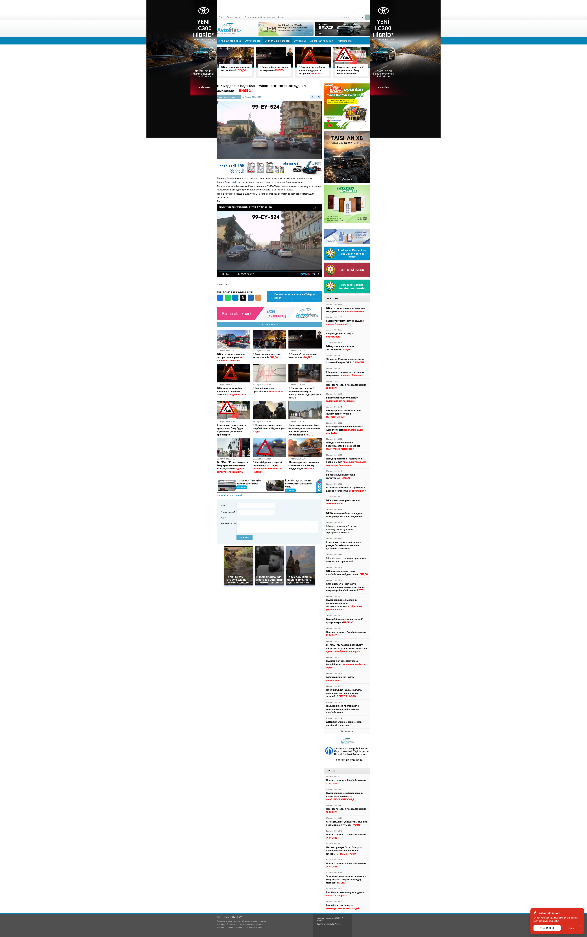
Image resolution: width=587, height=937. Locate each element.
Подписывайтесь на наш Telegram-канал (295, 296)
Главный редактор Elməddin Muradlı (329, 919)
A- (313, 97)
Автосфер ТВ (227, 48)
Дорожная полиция (321, 40)
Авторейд (300, 40)
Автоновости (253, 40)
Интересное (345, 40)
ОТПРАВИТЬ (244, 538)
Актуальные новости (277, 41)
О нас (221, 17)
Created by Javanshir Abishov (328, 924)
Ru (367, 17)
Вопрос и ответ (234, 17)
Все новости (347, 731)
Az (363, 17)
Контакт (281, 17)
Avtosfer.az (238, 182)
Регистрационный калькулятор (259, 17)
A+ (319, 97)
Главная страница (230, 40)
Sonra (571, 928)
